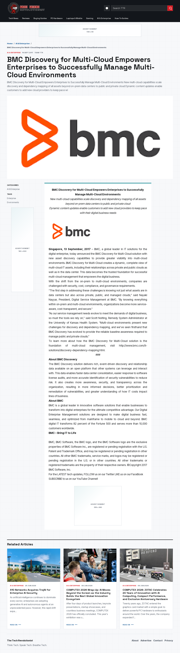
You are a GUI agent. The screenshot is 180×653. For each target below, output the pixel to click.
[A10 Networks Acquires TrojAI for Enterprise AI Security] (33, 565)
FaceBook (137, 474)
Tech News (13, 18)
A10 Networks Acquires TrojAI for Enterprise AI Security (30, 591)
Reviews (26, 18)
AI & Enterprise (104, 18)
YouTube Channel (87, 478)
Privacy (169, 640)
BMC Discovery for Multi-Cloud (84, 263)
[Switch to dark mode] (107, 8)
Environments (13, 202)
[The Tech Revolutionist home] (46, 8)
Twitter (110, 474)
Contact (158, 640)
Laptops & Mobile (74, 18)
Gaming (89, 18)
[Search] (170, 8)
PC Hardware (56, 18)
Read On (13, 625)
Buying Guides (40, 18)
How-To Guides (121, 18)
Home (10, 43)
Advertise (145, 640)
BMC (97, 249)
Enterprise (11, 198)
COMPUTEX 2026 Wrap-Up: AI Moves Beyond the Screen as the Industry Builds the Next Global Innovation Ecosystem (88, 594)
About (135, 640)
